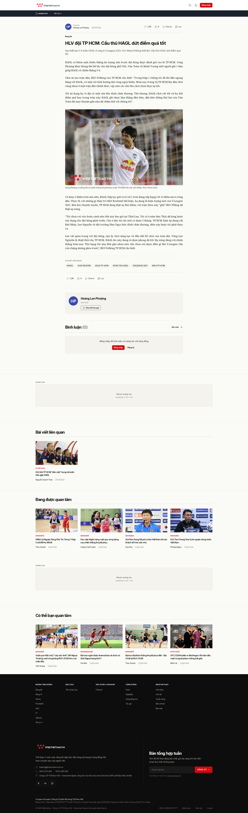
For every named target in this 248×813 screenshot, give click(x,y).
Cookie (209, 808)
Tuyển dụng (160, 699)
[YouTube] (45, 783)
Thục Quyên (41, 547)
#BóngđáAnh (87, 652)
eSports (39, 718)
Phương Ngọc (176, 547)
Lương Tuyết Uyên (88, 547)
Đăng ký (130, 347)
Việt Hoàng (40, 666)
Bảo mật (159, 708)
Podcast (99, 690)
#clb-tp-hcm (101, 266)
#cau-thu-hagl (120, 266)
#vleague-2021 (140, 266)
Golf (37, 708)
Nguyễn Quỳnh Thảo (44, 480)
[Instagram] (52, 783)
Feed (128, 690)
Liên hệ (159, 694)
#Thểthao (40, 468)
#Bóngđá (129, 536)
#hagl (70, 266)
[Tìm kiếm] (189, 5)
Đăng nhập (206, 5)
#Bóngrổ (40, 536)
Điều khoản (160, 704)
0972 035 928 (62, 771)
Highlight (129, 694)
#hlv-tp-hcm (158, 266)
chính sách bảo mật (174, 776)
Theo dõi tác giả (92, 308)
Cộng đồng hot (131, 699)
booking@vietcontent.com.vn (51, 767)
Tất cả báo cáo (72, 690)
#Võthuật (175, 652)
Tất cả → (58, 14)
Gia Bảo (84, 663)
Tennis (38, 699)
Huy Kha (128, 547)
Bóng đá (68, 36)
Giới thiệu (159, 690)
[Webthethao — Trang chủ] (48, 5)
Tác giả (129, 704)
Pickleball (39, 704)
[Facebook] (38, 783)
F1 (36, 713)
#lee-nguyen (84, 266)
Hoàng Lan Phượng (81, 27)
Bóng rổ (39, 694)
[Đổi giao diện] (196, 5)
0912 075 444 (45, 771)
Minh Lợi (173, 663)
